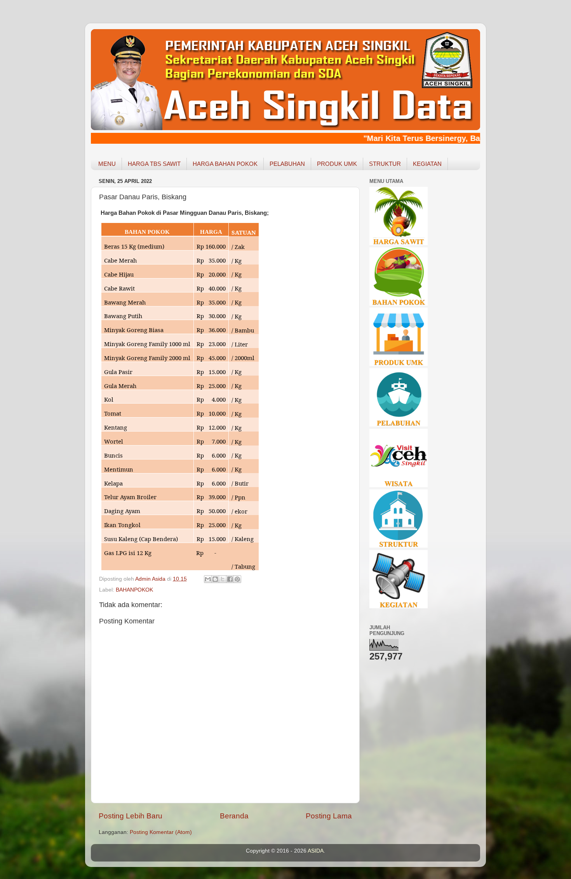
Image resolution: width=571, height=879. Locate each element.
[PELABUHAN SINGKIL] (398, 425)
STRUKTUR (385, 163)
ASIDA (316, 851)
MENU (107, 163)
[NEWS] (398, 606)
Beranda (234, 816)
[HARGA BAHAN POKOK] (398, 304)
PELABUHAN (287, 163)
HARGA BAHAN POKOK (225, 163)
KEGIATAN (427, 163)
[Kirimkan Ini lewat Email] (208, 579)
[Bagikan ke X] (222, 579)
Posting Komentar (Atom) (161, 832)
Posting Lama (329, 816)
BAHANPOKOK (134, 590)
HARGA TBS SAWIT (154, 163)
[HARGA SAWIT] (398, 243)
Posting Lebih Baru (130, 816)
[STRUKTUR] (398, 546)
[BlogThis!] (215, 579)
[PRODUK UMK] (398, 364)
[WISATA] (398, 485)
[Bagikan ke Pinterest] (237, 579)
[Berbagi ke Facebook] (230, 579)
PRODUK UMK (337, 163)
